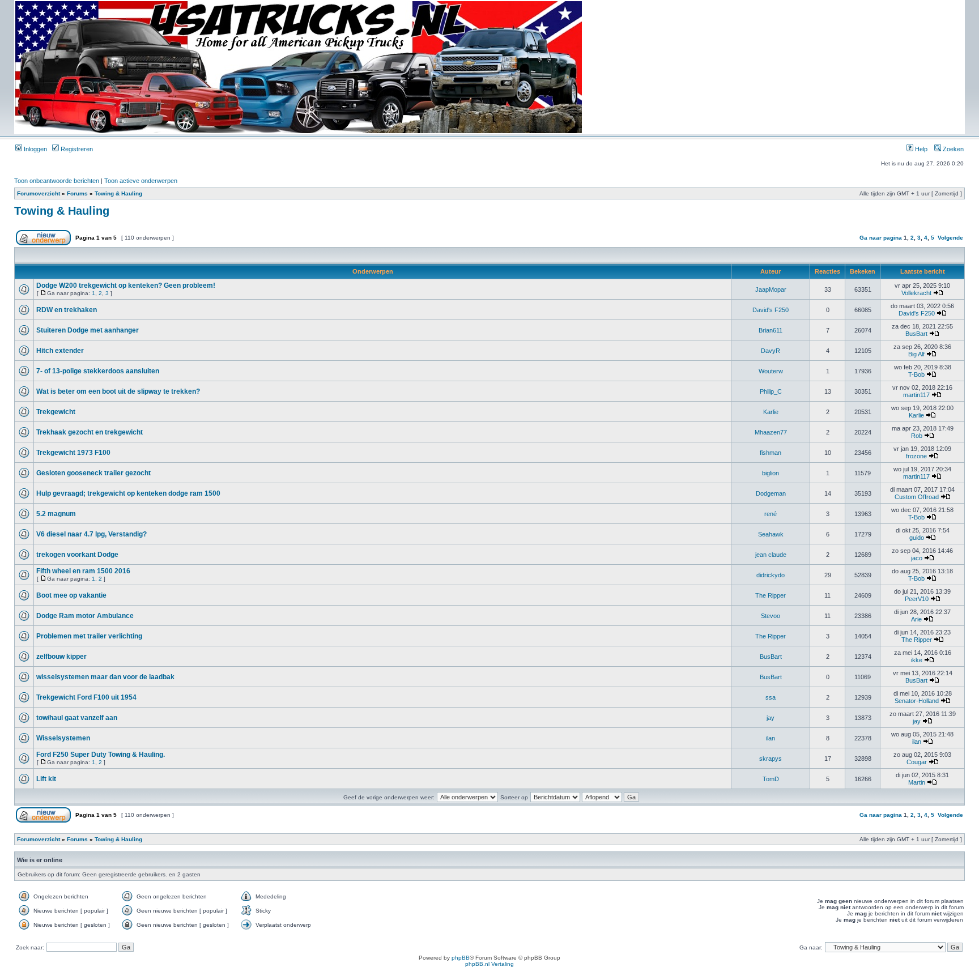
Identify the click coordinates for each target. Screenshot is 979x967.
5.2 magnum (56, 514)
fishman (770, 452)
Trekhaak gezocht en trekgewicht (89, 432)
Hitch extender (60, 351)
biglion (770, 473)
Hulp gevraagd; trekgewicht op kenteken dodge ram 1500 (128, 493)
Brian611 (770, 330)
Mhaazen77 (771, 432)
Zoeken (952, 149)
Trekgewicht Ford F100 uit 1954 (86, 697)
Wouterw (771, 371)
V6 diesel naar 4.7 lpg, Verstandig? (91, 534)
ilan (770, 738)
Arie (916, 619)
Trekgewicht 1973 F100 (73, 453)
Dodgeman (771, 493)
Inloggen (34, 149)
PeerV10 (917, 598)
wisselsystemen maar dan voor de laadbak (105, 677)
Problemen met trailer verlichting (89, 636)
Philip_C (771, 391)
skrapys (770, 758)
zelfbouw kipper (61, 657)
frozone (916, 456)
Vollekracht (916, 292)
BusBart (916, 333)
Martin (916, 782)
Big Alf (916, 354)
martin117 (916, 394)
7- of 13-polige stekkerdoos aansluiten (97, 371)
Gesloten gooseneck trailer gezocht (93, 473)
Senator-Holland (917, 700)
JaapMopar (770, 289)
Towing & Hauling (118, 193)
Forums (77, 193)
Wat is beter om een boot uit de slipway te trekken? (118, 391)
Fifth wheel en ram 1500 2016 (83, 571)
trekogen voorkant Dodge (77, 555)
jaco (916, 558)
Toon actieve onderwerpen (140, 180)
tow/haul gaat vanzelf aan (76, 718)
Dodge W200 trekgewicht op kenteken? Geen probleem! (125, 285)
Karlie (770, 411)
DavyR (770, 350)
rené (770, 513)
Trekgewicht (55, 412)
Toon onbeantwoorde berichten (56, 180)
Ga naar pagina (880, 238)
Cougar (916, 762)
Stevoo (770, 615)
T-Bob (916, 374)
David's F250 (770, 309)
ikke (916, 660)
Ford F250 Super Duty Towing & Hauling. (100, 755)
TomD (771, 779)
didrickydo (770, 575)
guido (916, 537)
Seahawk (771, 534)
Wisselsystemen (63, 738)
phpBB (461, 958)
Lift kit (46, 779)
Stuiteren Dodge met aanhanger (87, 330)
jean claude (770, 554)
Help (920, 149)
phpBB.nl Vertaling (489, 964)
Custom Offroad (917, 496)
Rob (916, 435)
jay (770, 717)
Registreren (76, 149)
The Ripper (770, 595)
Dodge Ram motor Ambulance (85, 616)
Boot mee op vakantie (71, 595)
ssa (770, 697)
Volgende (950, 238)
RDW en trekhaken (66, 310)
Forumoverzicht (38, 193)
